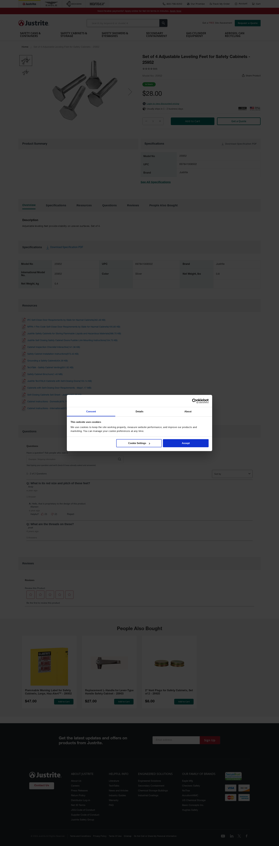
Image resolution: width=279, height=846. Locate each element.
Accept (186, 443)
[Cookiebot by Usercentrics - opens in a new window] (194, 401)
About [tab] (187, 411)
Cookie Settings (137, 443)
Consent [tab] (91, 411)
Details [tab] (140, 411)
